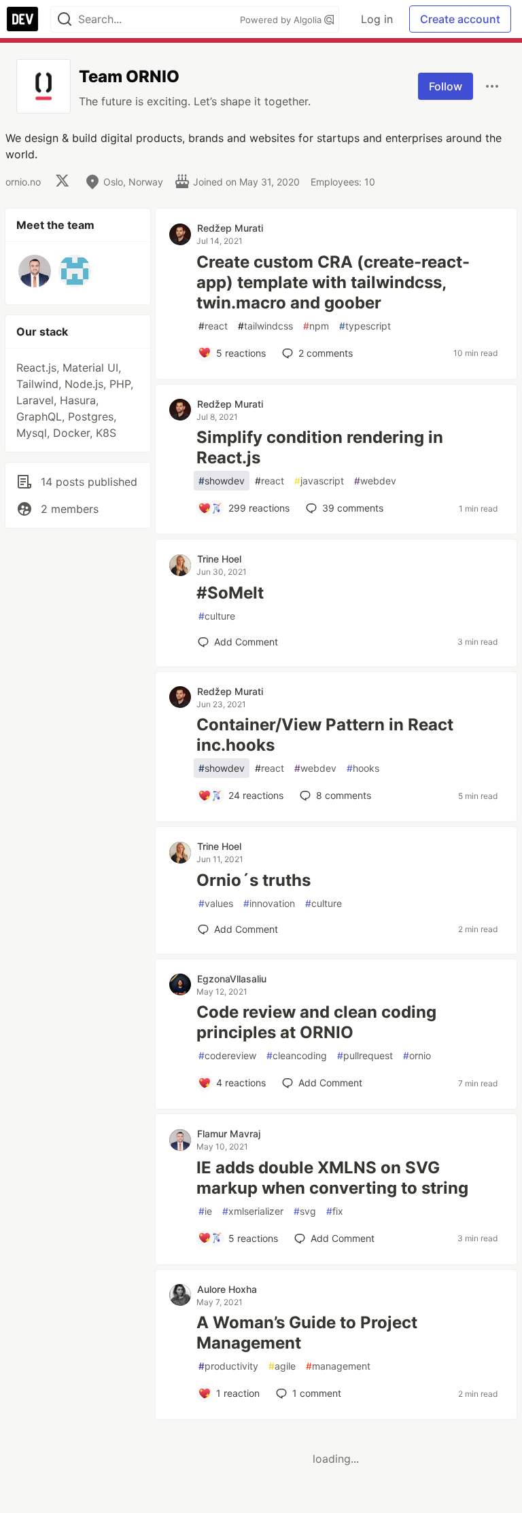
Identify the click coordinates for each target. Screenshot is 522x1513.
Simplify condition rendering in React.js (319, 447)
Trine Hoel (219, 559)
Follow (445, 86)
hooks (363, 768)
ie (205, 1211)
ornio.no (23, 182)
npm (316, 326)
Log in (377, 19)
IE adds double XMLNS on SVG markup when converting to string (332, 1178)
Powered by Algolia (282, 19)
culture (216, 616)
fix (334, 1211)
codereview (227, 1055)
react (213, 326)
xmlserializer (252, 1211)
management (338, 1366)
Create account (460, 19)
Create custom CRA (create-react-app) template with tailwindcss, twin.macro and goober (333, 282)
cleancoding (296, 1055)
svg (305, 1211)
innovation (269, 903)
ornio (417, 1055)
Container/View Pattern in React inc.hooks (324, 735)
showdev (221, 480)
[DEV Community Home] (22, 19)
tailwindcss (265, 326)
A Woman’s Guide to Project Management (306, 1333)
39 (352, 508)
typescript (365, 326)
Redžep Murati (230, 228)
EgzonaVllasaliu (231, 978)
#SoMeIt (230, 593)
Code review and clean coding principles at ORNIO (316, 1022)
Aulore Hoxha (227, 1289)
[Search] (64, 19)
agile (282, 1366)
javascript (319, 480)
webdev (375, 480)
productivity (228, 1366)
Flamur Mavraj (228, 1133)
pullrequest (365, 1055)
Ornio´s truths (253, 880)
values (215, 903)
